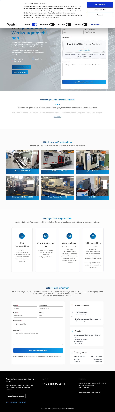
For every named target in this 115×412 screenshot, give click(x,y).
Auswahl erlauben (100, 10)
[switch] (52, 24)
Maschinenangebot (16, 396)
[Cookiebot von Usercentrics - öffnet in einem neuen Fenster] (11, 24)
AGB (7, 402)
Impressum (22, 402)
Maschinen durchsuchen (21, 67)
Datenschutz (13, 402)
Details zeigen (95, 24)
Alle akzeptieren (100, 4)
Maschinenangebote (20, 72)
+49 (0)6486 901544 (81, 312)
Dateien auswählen (84, 50)
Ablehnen (100, 15)
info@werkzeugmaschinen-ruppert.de (88, 319)
